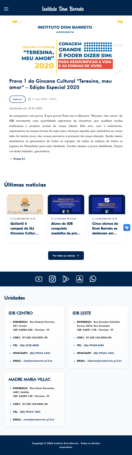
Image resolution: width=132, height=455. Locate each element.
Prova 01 (19, 159)
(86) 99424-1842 (40, 352)
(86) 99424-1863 (30, 411)
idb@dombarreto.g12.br (38, 360)
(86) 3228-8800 (29, 345)
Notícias (17, 99)
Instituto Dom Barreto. (66, 443)
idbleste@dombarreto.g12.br (104, 360)
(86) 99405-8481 (94, 345)
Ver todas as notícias (64, 255)
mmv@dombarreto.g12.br (39, 419)
